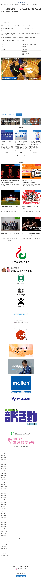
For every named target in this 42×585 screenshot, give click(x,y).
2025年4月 (3, 479)
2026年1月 (3, 466)
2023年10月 (3, 511)
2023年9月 (3, 513)
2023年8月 (3, 515)
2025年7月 (3, 473)
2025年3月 (3, 481)
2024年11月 (3, 488)
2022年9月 (3, 535)
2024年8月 (3, 493)
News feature (3, 546)
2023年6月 (3, 519)
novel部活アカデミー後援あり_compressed (8, 114)
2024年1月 (3, 506)
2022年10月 (3, 533)
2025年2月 (3, 482)
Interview (3, 542)
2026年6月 (3, 457)
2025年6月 (3, 475)
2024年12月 (3, 486)
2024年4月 (3, 500)
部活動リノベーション (18, 14)
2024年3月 (3, 502)
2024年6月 (3, 497)
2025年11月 (3, 470)
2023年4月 (3, 522)
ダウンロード (19, 114)
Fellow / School (4, 541)
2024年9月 (3, 491)
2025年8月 (3, 471)
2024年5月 (3, 499)
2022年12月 (3, 529)
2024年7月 (3, 495)
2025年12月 (3, 468)
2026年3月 (3, 462)
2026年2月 (3, 464)
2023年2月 (3, 526)
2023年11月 (3, 509)
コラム (2, 552)
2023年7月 (3, 517)
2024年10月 (3, 490)
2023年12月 (3, 508)
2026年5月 (3, 459)
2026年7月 (3, 455)
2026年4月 (3, 461)
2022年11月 (3, 531)
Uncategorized (4, 550)
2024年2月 (3, 504)
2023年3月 (3, 524)
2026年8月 (3, 453)
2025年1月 (3, 484)
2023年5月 (3, 520)
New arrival (3, 544)
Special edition (4, 548)
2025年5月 (3, 477)
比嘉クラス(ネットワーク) (5, 553)
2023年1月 (3, 528)
